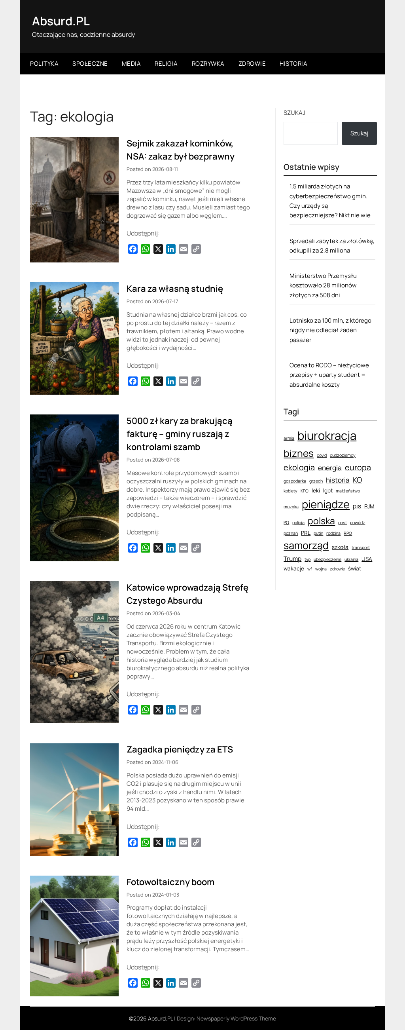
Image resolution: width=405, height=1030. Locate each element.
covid (322, 455)
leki (316, 490)
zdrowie (337, 569)
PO (286, 522)
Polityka (44, 63)
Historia (293, 63)
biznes (299, 453)
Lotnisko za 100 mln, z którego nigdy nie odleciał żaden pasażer (330, 330)
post (342, 522)
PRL (305, 532)
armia (289, 438)
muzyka (291, 506)
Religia (166, 63)
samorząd (306, 545)
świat (354, 568)
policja (298, 522)
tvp (307, 559)
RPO (348, 533)
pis (357, 506)
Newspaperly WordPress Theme (236, 1018)
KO (357, 480)
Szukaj (294, 112)
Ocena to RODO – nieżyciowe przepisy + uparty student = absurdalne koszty (329, 375)
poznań (291, 533)
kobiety (290, 491)
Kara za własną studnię (175, 289)
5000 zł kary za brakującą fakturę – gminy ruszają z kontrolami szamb (180, 434)
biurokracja (326, 435)
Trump (292, 558)
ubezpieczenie (327, 559)
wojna (321, 569)
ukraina (351, 559)
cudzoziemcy (343, 455)
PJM (369, 506)
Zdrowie (252, 63)
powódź (357, 522)
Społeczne (90, 63)
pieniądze (326, 504)
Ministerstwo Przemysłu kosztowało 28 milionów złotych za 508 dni (323, 285)
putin (318, 533)
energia (330, 467)
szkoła (340, 547)
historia (338, 480)
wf (309, 569)
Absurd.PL (61, 21)
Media (131, 63)
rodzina (333, 533)
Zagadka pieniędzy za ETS (180, 749)
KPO (304, 491)
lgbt (328, 490)
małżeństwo (348, 491)
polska (321, 521)
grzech (316, 481)
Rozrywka (208, 63)
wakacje (294, 568)
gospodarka (295, 481)
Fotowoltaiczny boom (170, 882)
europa (358, 467)
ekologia (299, 467)
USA (366, 559)
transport (361, 547)
